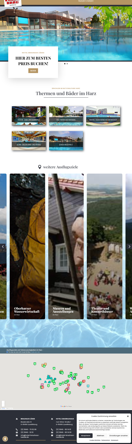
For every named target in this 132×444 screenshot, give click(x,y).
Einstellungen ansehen (119, 436)
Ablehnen (100, 436)
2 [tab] (67, 63)
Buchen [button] (33, 70)
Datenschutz (105, 440)
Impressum (114, 440)
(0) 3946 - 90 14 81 (63, 429)
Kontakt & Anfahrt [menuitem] (85, 1)
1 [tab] (64, 63)
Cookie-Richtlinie (95, 440)
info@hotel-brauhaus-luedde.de (30, 436)
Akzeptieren (85, 436)
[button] (5, 438)
